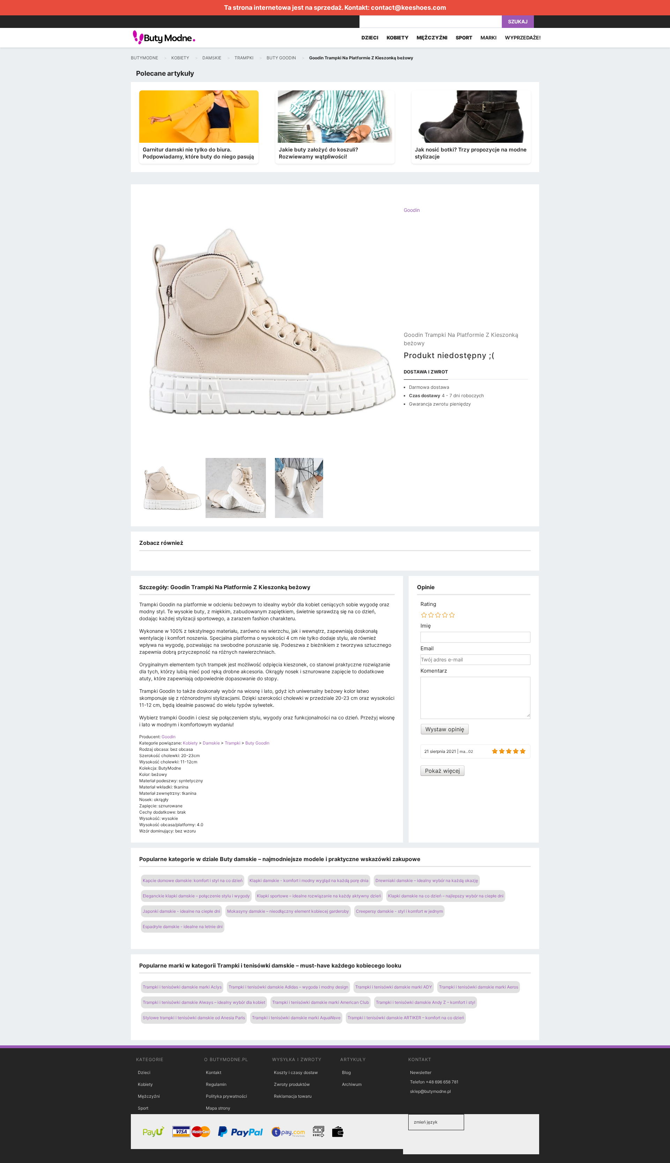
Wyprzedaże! (523, 37)
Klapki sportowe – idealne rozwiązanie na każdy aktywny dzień (319, 895)
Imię (425, 626)
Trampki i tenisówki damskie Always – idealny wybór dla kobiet (204, 1002)
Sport (143, 1108)
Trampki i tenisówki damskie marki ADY (393, 987)
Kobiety (145, 1084)
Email (427, 648)
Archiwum (352, 1084)
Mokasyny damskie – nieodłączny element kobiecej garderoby (288, 911)
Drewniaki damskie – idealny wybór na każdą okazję (426, 880)
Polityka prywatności (226, 1096)
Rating (428, 604)
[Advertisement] (466, 278)
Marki (489, 37)
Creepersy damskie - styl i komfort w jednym (399, 911)
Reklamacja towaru (293, 1096)
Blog (346, 1072)
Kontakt (213, 1072)
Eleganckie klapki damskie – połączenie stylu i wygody (196, 895)
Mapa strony (218, 1108)
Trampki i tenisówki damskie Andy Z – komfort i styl (425, 1002)
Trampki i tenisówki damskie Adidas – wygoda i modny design (288, 987)
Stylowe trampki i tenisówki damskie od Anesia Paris (194, 1017)
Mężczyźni (149, 1096)
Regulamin (216, 1084)
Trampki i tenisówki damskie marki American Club (320, 1002)
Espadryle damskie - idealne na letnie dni (183, 926)
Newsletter (420, 1072)
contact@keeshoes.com (408, 7)
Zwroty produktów (292, 1084)
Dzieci (144, 1072)
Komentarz (433, 671)
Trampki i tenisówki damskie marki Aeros (478, 987)
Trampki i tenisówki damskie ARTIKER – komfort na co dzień (406, 1017)
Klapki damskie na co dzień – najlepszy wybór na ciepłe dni (446, 895)
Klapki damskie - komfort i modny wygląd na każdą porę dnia (309, 880)
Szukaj (518, 21)
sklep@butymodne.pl (430, 1091)
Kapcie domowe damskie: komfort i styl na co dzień (193, 880)
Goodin (412, 210)
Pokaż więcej (442, 770)
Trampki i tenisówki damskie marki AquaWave (296, 1017)
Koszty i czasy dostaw (296, 1072)
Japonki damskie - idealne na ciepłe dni (181, 911)
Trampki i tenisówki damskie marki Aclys (182, 987)
